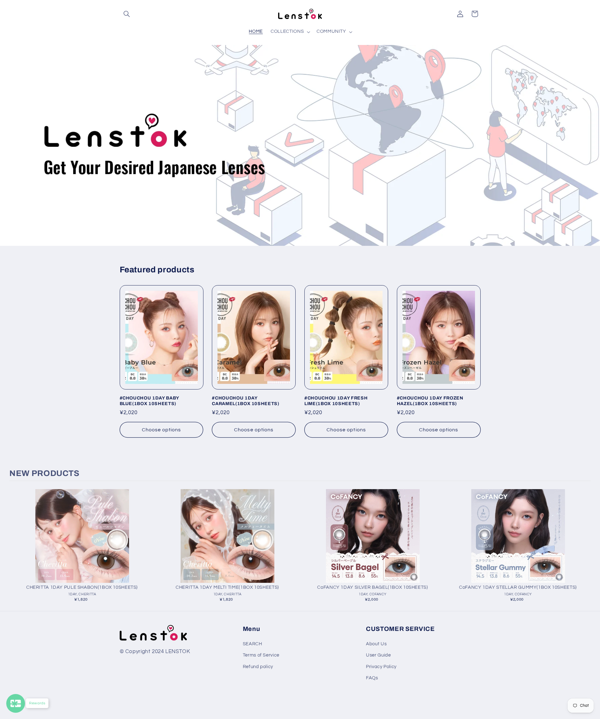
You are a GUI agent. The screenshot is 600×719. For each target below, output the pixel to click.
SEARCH (252, 644)
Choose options (161, 429)
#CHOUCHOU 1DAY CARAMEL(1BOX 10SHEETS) (245, 400)
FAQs (372, 678)
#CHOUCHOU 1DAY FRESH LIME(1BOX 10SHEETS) (336, 400)
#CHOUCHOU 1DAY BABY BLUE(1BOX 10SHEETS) (149, 400)
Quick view (82, 542)
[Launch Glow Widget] (15, 703)
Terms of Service (261, 655)
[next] (584, 547)
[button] (127, 14)
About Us (376, 644)
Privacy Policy (381, 666)
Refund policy (258, 666)
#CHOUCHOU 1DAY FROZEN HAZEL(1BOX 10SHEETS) (430, 400)
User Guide (378, 655)
